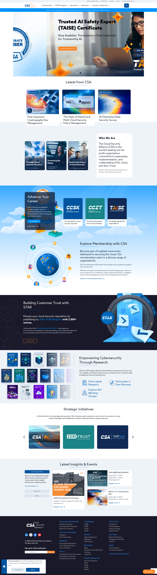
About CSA (113, 521)
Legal (111, 545)
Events (111, 1)
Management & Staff (116, 539)
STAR (86, 567)
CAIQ (86, 565)
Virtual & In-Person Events (75, 150)
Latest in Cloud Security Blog (77, 156)
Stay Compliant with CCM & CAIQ (55, 144)
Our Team (113, 534)
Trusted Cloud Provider (67, 559)
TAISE (86, 524)
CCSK (86, 526)
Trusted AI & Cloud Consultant (70, 554)
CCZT (86, 531)
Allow (33, 570)
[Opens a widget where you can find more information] (149, 572)
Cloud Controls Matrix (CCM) (47, 328)
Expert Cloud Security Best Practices (55, 156)
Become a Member (66, 529)
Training (47, 221)
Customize (18, 570)
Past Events (88, 541)
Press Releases (114, 526)
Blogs (37, 496)
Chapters (103, 1)
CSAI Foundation (92, 1)
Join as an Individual (67, 532)
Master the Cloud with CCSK (55, 150)
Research (63, 541)
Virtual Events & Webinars (93, 550)
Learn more (31, 226)
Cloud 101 (87, 554)
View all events (30, 486)
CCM (86, 563)
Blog (118, 1)
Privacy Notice (114, 548)
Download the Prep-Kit (34, 49)
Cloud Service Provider (67, 556)
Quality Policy (114, 531)
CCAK (86, 529)
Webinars (37, 491)
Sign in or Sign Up (128, 1)
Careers (111, 541)
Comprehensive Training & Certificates (77, 144)
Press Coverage (114, 529)
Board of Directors (115, 537)
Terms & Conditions (116, 550)
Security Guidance (90, 561)
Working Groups (65, 537)
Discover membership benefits (91, 278)
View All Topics (64, 548)
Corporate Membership (69, 521)
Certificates (89, 521)
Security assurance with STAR (34, 144)
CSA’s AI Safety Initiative (31, 150)
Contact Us (113, 524)
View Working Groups (67, 546)
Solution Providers (65, 524)
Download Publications (67, 543)
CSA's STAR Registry (50, 319)
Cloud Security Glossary (119, 554)
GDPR (86, 569)
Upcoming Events (90, 537)
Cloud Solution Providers (68, 526)
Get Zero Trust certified (31, 156)
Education (88, 545)
